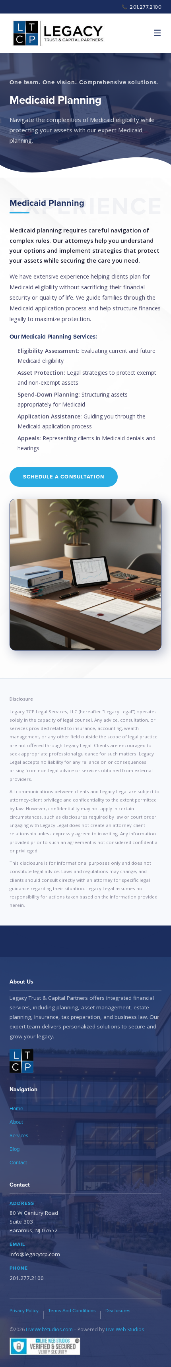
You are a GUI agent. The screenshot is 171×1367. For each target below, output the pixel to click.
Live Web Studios (125, 1329)
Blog (14, 1148)
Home (16, 1108)
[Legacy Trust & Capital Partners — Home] (58, 33)
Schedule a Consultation (63, 476)
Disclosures (117, 1310)
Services (19, 1135)
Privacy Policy (24, 1310)
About (16, 1121)
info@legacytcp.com (35, 1254)
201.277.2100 (141, 6)
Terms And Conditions (72, 1310)
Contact (18, 1162)
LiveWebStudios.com (49, 1329)
